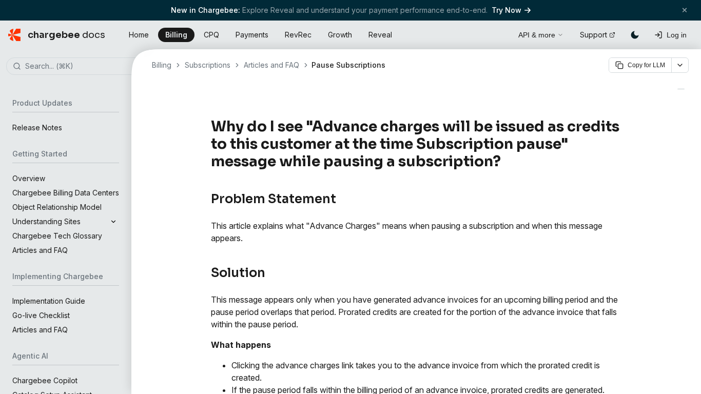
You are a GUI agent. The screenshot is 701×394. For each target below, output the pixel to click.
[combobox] (81, 66)
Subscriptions (207, 65)
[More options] (680, 65)
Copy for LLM (646, 65)
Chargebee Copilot (44, 380)
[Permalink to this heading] (507, 161)
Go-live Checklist (41, 315)
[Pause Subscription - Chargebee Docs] (681, 89)
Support (593, 34)
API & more (536, 35)
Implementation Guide (48, 301)
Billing (176, 34)
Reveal (380, 34)
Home (139, 34)
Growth (340, 34)
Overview (28, 178)
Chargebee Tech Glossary (57, 235)
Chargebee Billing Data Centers (65, 192)
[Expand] (113, 221)
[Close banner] (684, 10)
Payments (252, 34)
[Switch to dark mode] (635, 35)
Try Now (506, 10)
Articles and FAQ (40, 250)
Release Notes (37, 127)
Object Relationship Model (57, 207)
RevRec (298, 34)
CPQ (211, 34)
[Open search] (499, 33)
